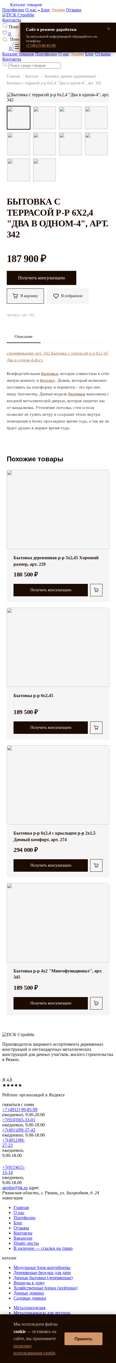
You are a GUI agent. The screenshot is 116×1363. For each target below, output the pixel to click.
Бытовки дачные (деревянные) (70, 76)
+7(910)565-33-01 (18, 1119)
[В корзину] (96, 590)
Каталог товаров (18, 54)
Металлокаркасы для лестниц (42, 1312)
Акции (58, 9)
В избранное (71, 296)
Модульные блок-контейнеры (42, 1267)
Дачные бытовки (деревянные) (43, 1277)
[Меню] (18, 47)
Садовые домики (30, 1298)
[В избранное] (101, 478)
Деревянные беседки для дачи (42, 1272)
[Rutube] (15, 1074)
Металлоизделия (29, 1307)
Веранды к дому (29, 1282)
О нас (31, 9)
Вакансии (23, 1238)
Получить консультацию (41, 277)
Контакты (11, 20)
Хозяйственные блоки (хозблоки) (45, 1287)
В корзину (29, 296)
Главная (13, 76)
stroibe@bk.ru (15, 1187)
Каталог (32, 76)
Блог (45, 9)
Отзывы (73, 9)
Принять (83, 1338)
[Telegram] (6, 1074)
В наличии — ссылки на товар (43, 1248)
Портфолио (13, 9)
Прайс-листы (26, 1243)
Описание (24, 336)
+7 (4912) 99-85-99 (41, 45)
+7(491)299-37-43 (18, 1130)
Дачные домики (29, 1293)
